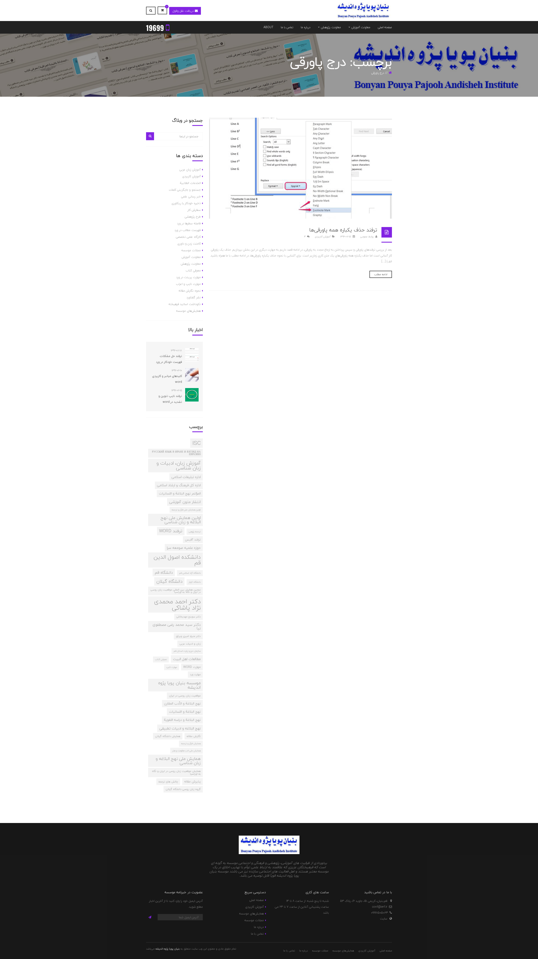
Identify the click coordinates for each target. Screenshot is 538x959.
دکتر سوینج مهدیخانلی (188, 616)
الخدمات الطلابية (190, 183)
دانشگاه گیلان (169, 581)
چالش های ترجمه (168, 781)
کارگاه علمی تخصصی (188, 236)
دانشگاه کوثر (195, 582)
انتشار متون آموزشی (185, 502)
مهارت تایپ (171, 667)
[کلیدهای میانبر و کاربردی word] (192, 375)
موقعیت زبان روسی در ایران (185, 695)
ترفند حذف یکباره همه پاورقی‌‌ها (343, 230)
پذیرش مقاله (192, 781)
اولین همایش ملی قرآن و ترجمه (186, 510)
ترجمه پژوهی (195, 532)
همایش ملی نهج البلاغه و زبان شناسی (178, 760)
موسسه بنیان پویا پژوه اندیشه (179, 685)
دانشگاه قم (164, 572)
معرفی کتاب (193, 270)
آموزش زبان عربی (190, 169)
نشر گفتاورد (193, 297)
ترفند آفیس (193, 539)
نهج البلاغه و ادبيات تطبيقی (180, 728)
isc (196, 443)
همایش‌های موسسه (188, 310)
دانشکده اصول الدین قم (177, 559)
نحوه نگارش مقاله (190, 290)
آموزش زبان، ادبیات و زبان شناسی (178, 465)
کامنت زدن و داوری (189, 243)
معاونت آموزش (191, 257)
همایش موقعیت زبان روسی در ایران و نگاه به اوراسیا (176, 772)
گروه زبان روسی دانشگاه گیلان (183, 789)
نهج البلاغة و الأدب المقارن (182, 703)
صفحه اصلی (256, 900)
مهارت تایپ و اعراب (188, 284)
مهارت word (192, 667)
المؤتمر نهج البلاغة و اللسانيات (180, 493)
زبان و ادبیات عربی (190, 643)
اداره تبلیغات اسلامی (186, 477)
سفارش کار (193, 210)
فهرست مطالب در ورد (187, 230)
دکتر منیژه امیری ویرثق (188, 636)
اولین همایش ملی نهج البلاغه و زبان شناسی (181, 520)
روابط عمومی (367, 236)
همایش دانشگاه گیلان (167, 736)
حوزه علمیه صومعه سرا (184, 548)
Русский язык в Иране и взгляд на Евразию (176, 453)
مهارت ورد (195, 674)
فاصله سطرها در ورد (189, 223)
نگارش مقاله (194, 736)
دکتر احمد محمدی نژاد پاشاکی (177, 604)
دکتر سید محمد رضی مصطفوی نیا (177, 626)
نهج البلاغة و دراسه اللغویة (182, 720)
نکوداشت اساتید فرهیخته (185, 304)
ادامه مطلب (380, 274)
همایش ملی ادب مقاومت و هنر (186, 751)
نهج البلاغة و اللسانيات (185, 712)
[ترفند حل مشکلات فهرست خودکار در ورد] (192, 355)
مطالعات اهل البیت (187, 659)
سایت (383, 918)
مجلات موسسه (190, 250)
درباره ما (259, 927)
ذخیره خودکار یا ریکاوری (186, 203)
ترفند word (170, 531)
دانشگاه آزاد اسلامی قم (190, 573)
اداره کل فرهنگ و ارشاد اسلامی (179, 485)
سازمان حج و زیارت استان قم (187, 651)
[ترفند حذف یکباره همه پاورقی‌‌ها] (300, 168)
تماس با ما (257, 933)
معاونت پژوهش (190, 263)
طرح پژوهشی (192, 216)
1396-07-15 (346, 236)
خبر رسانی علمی (191, 196)
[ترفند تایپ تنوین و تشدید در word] (192, 395)
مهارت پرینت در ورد (188, 277)
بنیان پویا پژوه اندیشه (168, 949)
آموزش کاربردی (322, 236)
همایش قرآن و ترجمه (191, 743)
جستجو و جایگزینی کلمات (185, 189)
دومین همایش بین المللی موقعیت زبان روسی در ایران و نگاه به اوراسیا (175, 591)
